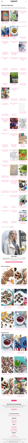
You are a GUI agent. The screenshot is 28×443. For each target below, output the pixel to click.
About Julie (14, 435)
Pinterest (15, 415)
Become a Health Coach (14, 430)
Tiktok (12, 415)
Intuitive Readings (14, 422)
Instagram (9, 415)
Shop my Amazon (14, 426)
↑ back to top (14, 400)
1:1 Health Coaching (14, 420)
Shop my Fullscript (14, 427)
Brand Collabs (14, 421)
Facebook (18, 415)
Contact (14, 434)
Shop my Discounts (14, 429)
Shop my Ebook (14, 428)
